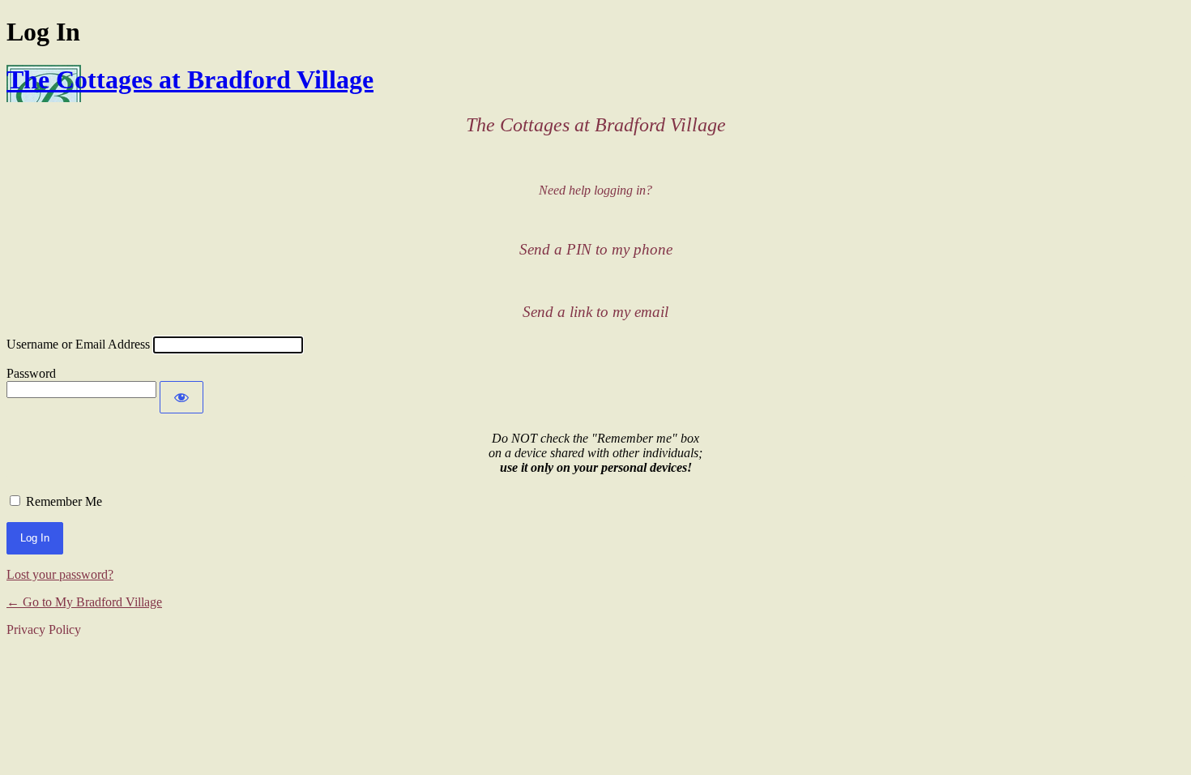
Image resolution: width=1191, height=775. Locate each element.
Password (31, 373)
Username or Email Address (78, 344)
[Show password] (181, 397)
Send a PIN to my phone (595, 249)
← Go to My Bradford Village (84, 602)
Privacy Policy (43, 629)
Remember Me (64, 501)
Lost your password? (59, 574)
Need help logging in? (595, 190)
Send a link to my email (595, 311)
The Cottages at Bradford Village (190, 79)
